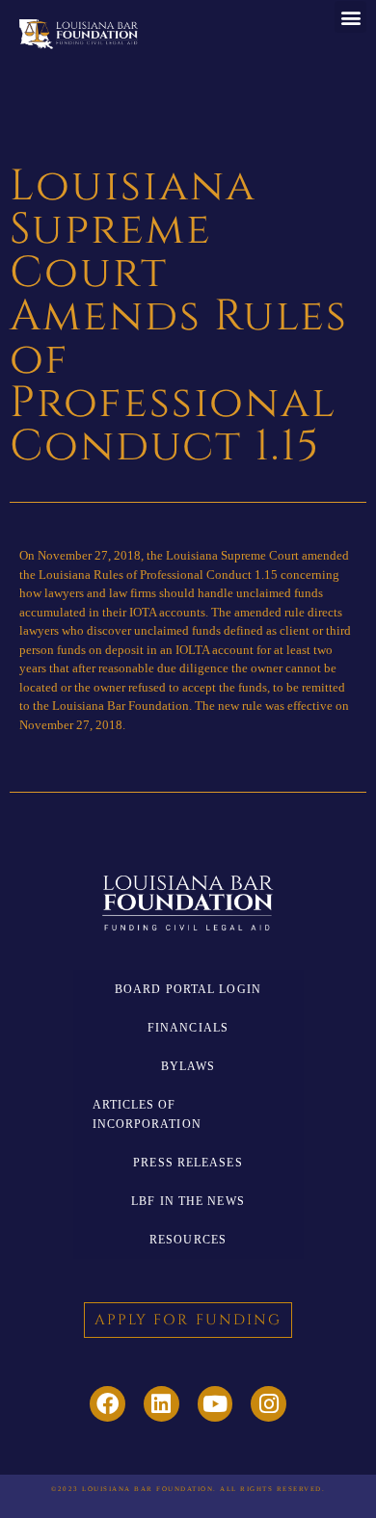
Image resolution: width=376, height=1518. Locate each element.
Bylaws (188, 1066)
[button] (350, 17)
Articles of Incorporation (147, 1114)
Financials (188, 1027)
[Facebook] (107, 1404)
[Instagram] (268, 1404)
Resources (188, 1239)
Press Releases (187, 1162)
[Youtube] (215, 1404)
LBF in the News (188, 1201)
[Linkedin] (161, 1404)
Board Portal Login (188, 989)
